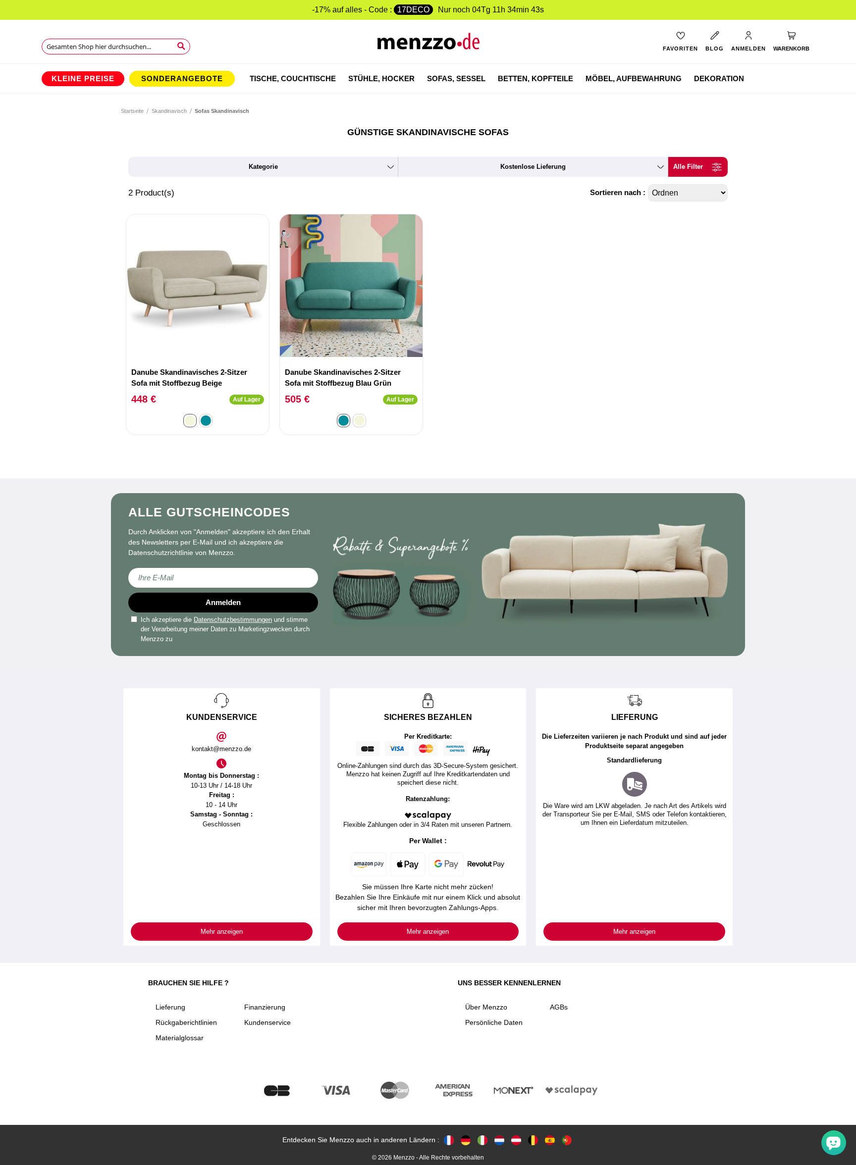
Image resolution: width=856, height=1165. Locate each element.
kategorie (263, 166)
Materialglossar (180, 1038)
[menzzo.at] (516, 1140)
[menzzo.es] (549, 1140)
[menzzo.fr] (448, 1140)
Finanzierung (264, 1007)
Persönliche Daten (494, 1022)
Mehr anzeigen (222, 931)
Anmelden (223, 602)
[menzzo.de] (465, 1140)
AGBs (559, 1007)
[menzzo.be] (533, 1140)
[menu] (428, 78)
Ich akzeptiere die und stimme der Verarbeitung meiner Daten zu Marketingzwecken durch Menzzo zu (225, 629)
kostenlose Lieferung (533, 166)
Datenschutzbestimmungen (233, 619)
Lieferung (170, 1007)
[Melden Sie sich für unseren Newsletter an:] (223, 578)
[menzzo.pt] (566, 1140)
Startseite (132, 111)
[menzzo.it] (482, 1140)
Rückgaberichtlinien (186, 1022)
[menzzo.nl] (499, 1140)
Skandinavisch (169, 111)
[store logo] (428, 44)
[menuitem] (83, 78)
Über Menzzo (486, 1007)
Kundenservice (267, 1022)
